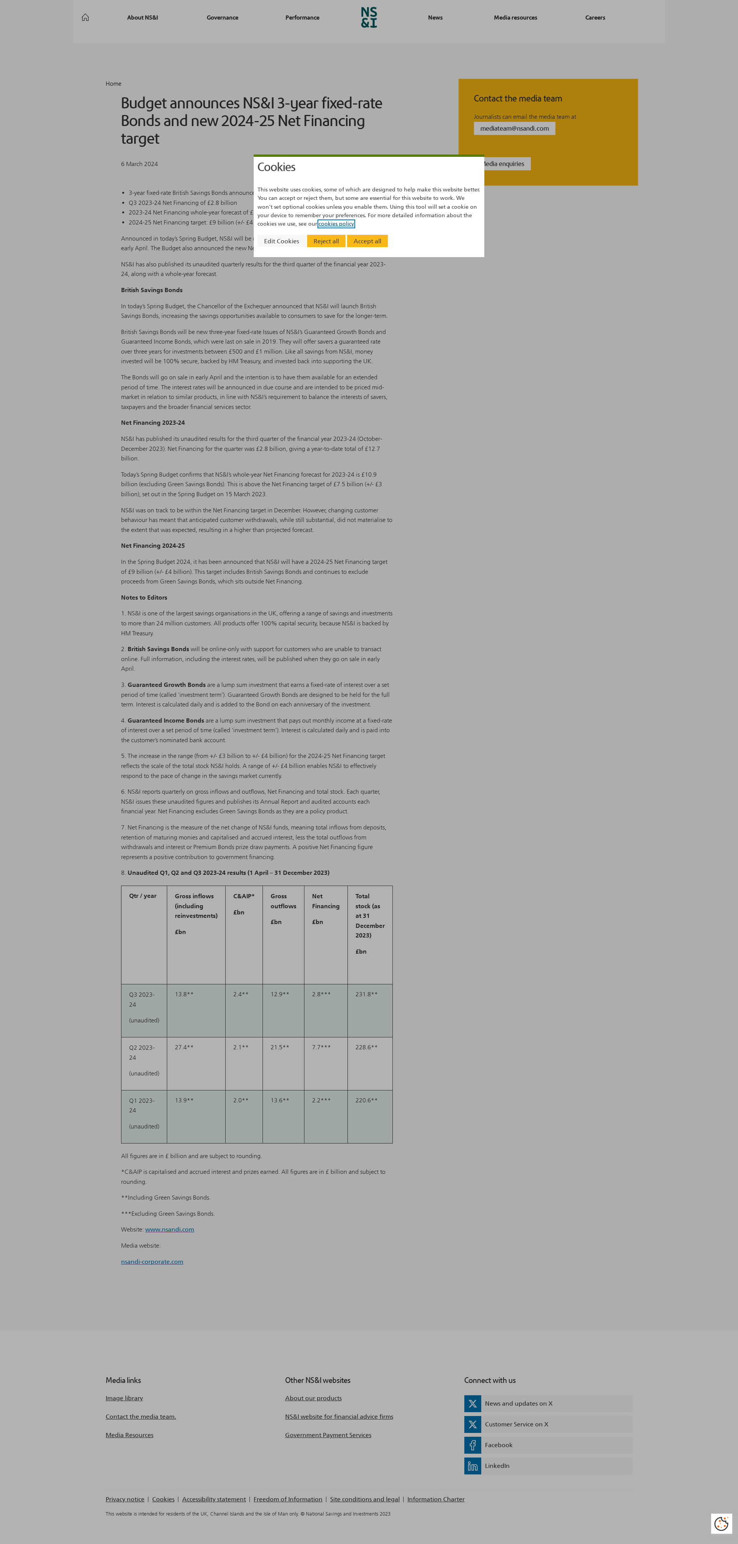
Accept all (367, 241)
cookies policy (336, 224)
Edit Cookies (281, 241)
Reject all (326, 241)
